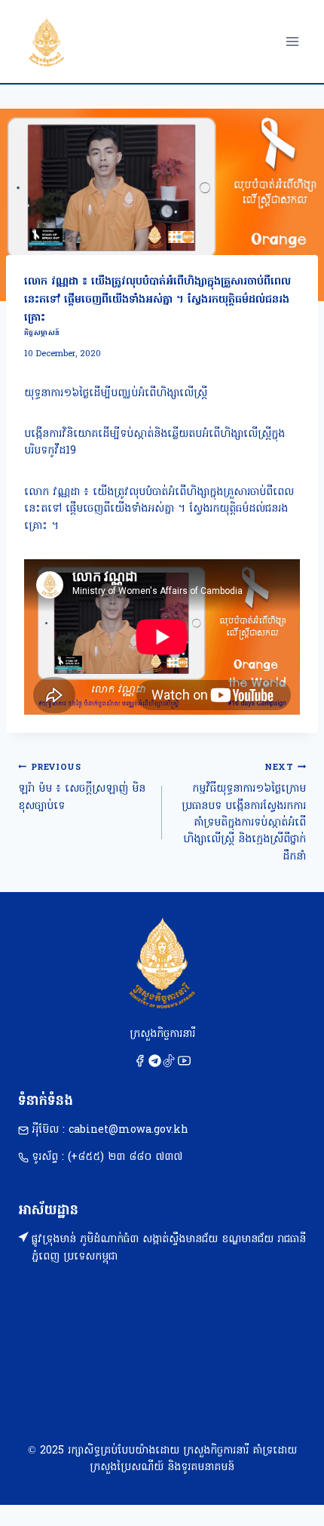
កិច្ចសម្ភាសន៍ (42, 333)
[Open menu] (292, 41)
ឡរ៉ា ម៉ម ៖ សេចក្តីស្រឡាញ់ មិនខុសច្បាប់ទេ (81, 787)
